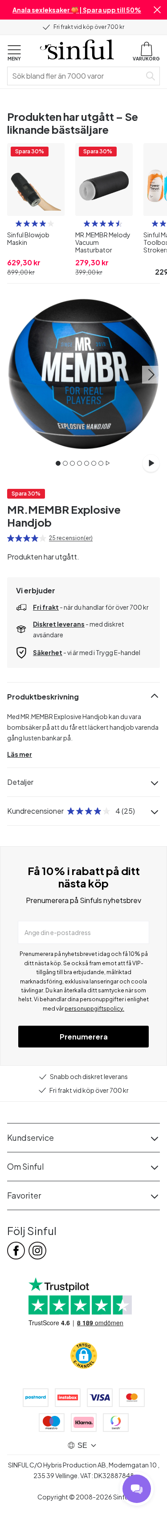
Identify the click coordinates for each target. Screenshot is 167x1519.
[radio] (19, 223)
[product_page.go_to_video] (151, 463)
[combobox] (76, 76)
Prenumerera (84, 1036)
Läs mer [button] (19, 754)
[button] (157, 9)
